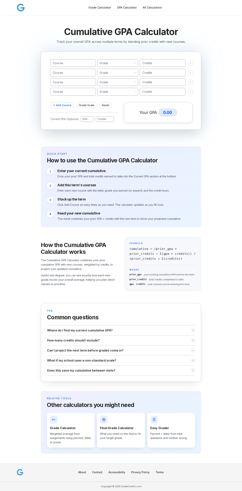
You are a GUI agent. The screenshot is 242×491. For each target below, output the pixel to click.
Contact (97, 472)
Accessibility (117, 472)
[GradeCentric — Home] (21, 7)
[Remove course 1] (190, 63)
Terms (160, 472)
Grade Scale (86, 105)
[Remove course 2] (190, 72)
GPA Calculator (127, 7)
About (82, 472)
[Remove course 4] (190, 91)
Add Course (63, 105)
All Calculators (152, 7)
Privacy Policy (140, 472)
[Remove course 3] (190, 82)
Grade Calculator (99, 7)
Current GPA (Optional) (64, 119)
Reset (105, 105)
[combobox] (117, 63)
